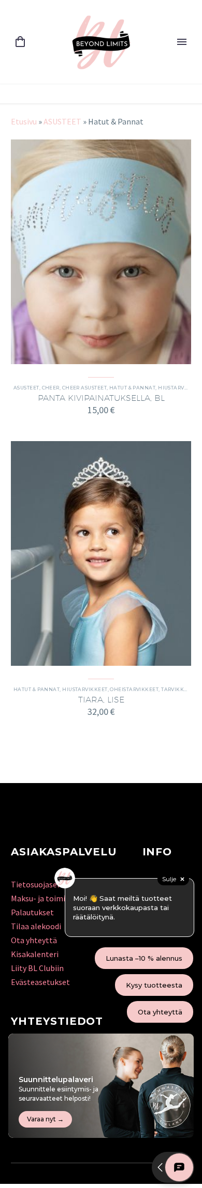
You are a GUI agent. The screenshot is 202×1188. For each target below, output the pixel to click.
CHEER (51, 387)
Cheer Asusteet (84, 387)
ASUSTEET (62, 121)
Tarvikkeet (177, 689)
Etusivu (24, 121)
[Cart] (20, 42)
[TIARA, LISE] (101, 553)
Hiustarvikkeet (84, 689)
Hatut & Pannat (132, 387)
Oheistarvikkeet (134, 689)
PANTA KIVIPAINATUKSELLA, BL (101, 398)
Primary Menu (181, 42)
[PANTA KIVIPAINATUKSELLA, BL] (101, 251)
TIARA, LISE (101, 700)
